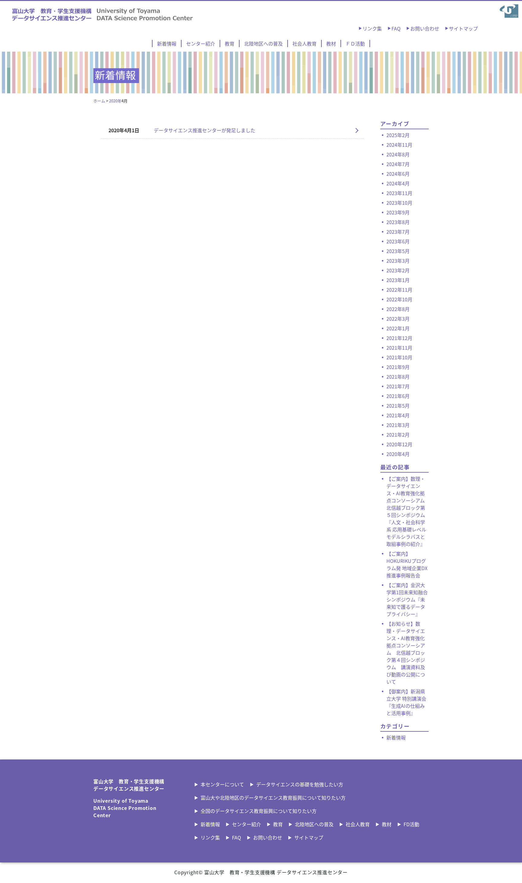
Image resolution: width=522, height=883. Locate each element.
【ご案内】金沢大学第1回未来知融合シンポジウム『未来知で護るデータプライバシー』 (407, 599)
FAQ (396, 28)
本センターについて (222, 784)
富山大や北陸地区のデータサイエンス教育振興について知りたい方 (273, 797)
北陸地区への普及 (263, 43)
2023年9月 (398, 212)
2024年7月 (398, 164)
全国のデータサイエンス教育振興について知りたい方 (259, 810)
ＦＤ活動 (355, 43)
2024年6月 (398, 173)
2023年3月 (398, 260)
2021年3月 (398, 425)
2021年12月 (399, 338)
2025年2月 (398, 135)
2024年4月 (398, 183)
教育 (229, 43)
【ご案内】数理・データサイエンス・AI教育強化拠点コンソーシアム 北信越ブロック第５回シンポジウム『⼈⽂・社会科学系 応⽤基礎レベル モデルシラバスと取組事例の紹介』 (406, 511)
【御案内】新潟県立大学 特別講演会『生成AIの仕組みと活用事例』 (406, 702)
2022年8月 (398, 309)
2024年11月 (399, 144)
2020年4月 (398, 454)
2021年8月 (398, 376)
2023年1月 (398, 280)
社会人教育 (304, 43)
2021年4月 (398, 415)
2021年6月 (398, 396)
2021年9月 (398, 367)
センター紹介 (200, 43)
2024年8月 (398, 154)
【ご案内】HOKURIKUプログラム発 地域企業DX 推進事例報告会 (406, 564)
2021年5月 (398, 405)
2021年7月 (398, 386)
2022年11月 (399, 289)
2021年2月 (398, 434)
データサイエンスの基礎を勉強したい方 (299, 784)
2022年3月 (398, 318)
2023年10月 (399, 202)
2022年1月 (398, 328)
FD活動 (411, 824)
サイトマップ (463, 28)
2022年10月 (399, 299)
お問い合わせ (424, 28)
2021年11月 (399, 347)
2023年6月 (398, 241)
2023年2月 (398, 270)
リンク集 (372, 28)
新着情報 (166, 43)
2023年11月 (399, 193)
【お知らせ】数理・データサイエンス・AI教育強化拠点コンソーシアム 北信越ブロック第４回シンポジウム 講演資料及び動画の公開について (405, 652)
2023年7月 (398, 231)
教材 (331, 43)
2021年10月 (399, 357)
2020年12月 (399, 444)
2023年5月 (398, 251)
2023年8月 (398, 222)
